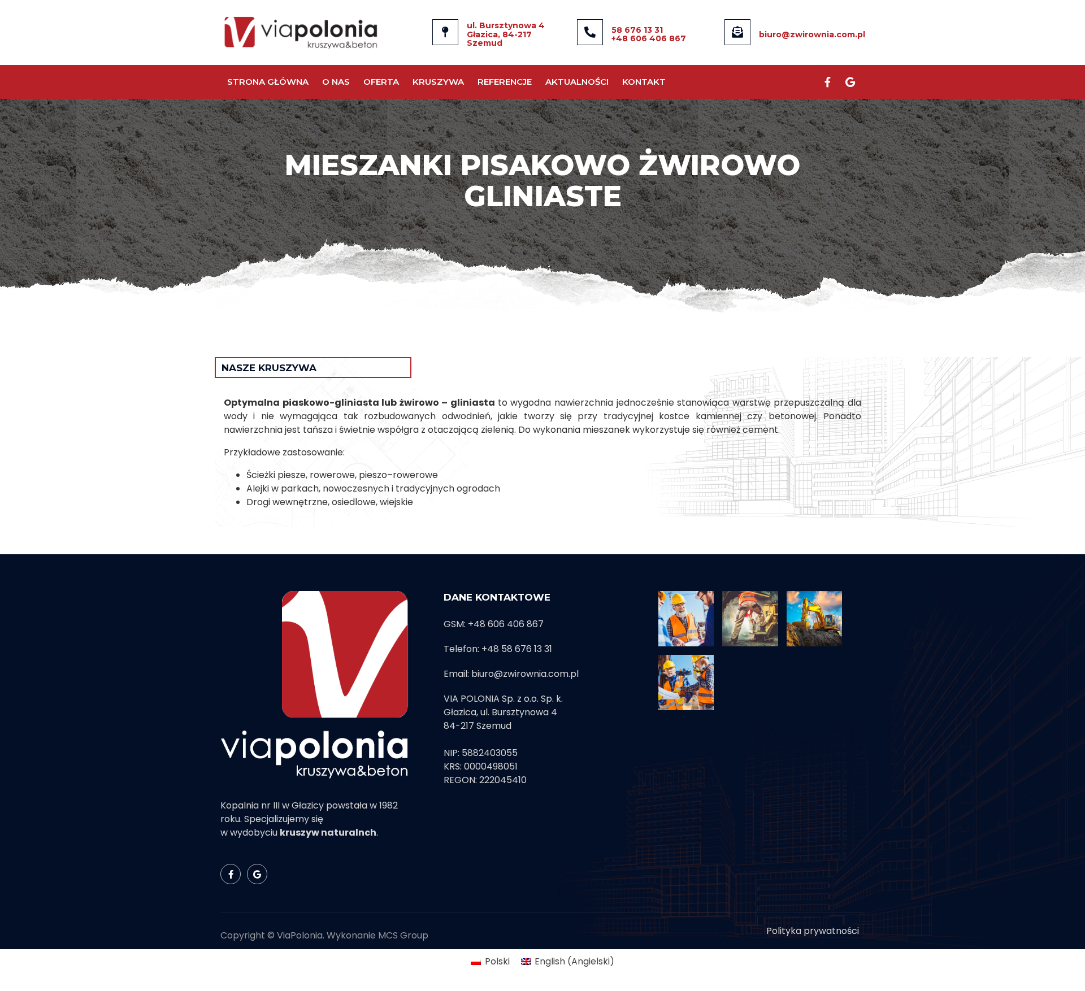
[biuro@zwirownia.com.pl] (737, 32)
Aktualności (577, 81)
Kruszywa (438, 81)
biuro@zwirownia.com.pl (812, 34)
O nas (336, 81)
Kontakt (644, 81)
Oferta (381, 81)
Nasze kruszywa (269, 367)
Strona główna (268, 81)
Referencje (505, 81)
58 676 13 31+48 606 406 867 (648, 34)
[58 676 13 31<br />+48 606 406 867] (590, 32)
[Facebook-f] (827, 82)
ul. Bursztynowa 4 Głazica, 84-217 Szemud (506, 34)
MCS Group (403, 935)
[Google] (850, 82)
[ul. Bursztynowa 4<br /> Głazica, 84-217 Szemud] (445, 32)
